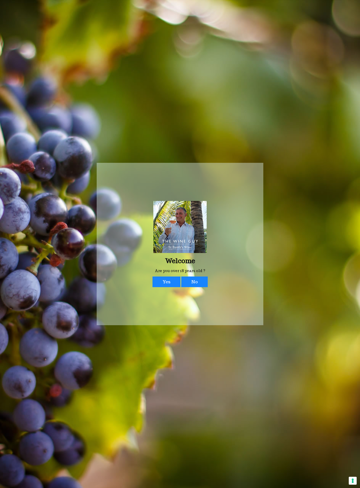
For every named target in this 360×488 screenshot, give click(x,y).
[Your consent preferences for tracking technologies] (353, 481)
